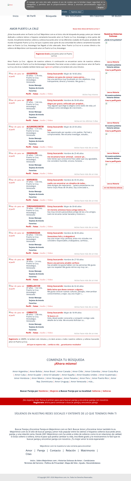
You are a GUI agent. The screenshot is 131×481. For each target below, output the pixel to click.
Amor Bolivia (36, 371)
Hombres (43, 391)
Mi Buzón (117, 15)
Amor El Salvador (51, 374)
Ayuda (82, 463)
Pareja (41, 450)
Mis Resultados (73, 15)
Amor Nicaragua (54, 378)
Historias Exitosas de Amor (70, 460)
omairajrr (32, 153)
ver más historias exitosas (113, 188)
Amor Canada (63, 371)
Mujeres (54, 391)
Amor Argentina (20, 371)
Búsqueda (51, 15)
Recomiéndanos (93, 463)
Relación (71, 450)
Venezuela (30, 82)
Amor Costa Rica (110, 371)
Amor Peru (85, 378)
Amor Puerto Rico (100, 378)
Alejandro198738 (35, 126)
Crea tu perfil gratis (113, 70)
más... (91, 381)
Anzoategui (31, 80)
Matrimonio (88, 450)
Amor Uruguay (62, 381)
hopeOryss (32, 179)
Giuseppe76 (32, 73)
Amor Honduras (21, 378)
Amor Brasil (49, 371)
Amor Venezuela (78, 381)
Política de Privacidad (54, 463)
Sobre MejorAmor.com (47, 460)
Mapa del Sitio (71, 463)
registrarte (49, 67)
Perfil (28, 94)
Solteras (107, 391)
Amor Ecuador (34, 374)
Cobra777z (32, 312)
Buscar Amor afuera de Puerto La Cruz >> (86, 29)
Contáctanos (89, 460)
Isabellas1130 (33, 286)
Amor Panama (71, 378)
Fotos (35, 94)
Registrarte (13, 339)
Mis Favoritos (97, 15)
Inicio (15, 15)
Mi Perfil (31, 15)
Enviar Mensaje (35, 85)
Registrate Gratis (43, 54)
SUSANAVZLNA (33, 232)
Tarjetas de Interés (36, 88)
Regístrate (38, 402)
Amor (29, 450)
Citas (29, 454)
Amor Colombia (92, 371)
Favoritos (33, 91)
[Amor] (10, 5)
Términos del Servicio (33, 463)
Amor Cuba (20, 374)
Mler (29, 259)
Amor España (68, 374)
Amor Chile (77, 371)
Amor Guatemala (107, 374)
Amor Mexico (38, 378)
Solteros (96, 391)
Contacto (55, 450)
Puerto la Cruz (32, 77)
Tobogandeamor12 (36, 206)
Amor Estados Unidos (87, 374)
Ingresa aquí (76, 11)
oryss (29, 100)
